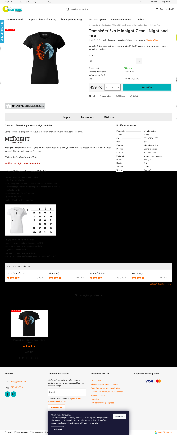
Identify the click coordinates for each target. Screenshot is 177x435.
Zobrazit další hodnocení (160, 284)
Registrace (166, 2)
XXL (36, 358)
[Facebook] (7, 394)
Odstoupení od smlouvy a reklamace (107, 391)
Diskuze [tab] (109, 117)
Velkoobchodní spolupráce (102, 402)
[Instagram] (13, 394)
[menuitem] (14, 19)
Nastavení (57, 429)
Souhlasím (120, 416)
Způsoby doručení (98, 395)
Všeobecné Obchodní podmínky (31, 2)
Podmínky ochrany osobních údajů (105, 388)
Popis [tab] (66, 117)
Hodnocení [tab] (87, 117)
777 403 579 (17, 387)
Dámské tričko (150, 149)
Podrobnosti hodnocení (127, 40)
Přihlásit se (56, 407)
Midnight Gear (152, 40)
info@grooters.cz (18, 381)
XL (31, 358)
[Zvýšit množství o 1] (118, 87)
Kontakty (95, 399)
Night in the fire (151, 145)
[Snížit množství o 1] (106, 87)
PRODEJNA (9, 2)
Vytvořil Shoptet (165, 432)
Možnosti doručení (97, 75)
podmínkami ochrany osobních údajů (64, 400)
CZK (140, 2)
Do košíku (147, 87)
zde (96, 423)
